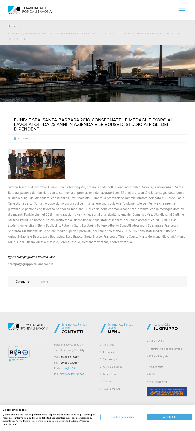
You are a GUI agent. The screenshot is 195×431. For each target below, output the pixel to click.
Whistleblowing (158, 381)
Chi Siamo (108, 344)
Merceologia (110, 359)
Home (12, 26)
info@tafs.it (69, 368)
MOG (152, 374)
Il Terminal (109, 352)
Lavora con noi (111, 389)
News (44, 281)
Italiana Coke (156, 341)
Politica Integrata (158, 356)
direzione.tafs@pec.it (72, 374)
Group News (110, 374)
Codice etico (156, 367)
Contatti (107, 381)
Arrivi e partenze (112, 366)
